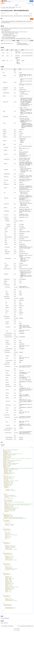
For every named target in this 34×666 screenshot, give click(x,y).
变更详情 (6, 622)
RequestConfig (27, 148)
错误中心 (3, 618)
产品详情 (16, 13)
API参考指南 (13, 7)
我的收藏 (31, 13)
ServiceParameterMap (28, 433)
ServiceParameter (27, 417)
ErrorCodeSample (27, 287)
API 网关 (4, 7)
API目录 (17, 7)
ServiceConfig (27, 180)
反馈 (18, 630)
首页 (1, 7)
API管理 (20, 7)
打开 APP (31, 1)
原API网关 (7, 7)
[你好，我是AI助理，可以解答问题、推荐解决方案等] (29, 3)
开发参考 (10, 7)
